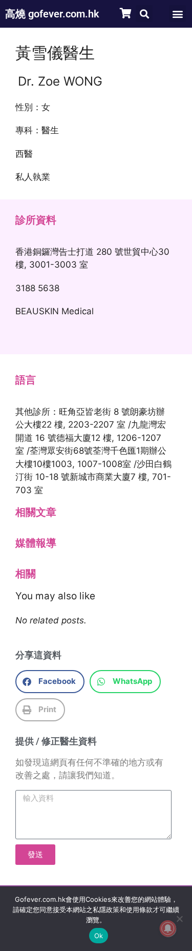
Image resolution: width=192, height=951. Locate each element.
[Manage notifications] (168, 928)
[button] (144, 13)
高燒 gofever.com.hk (52, 14)
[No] (179, 919)
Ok (98, 936)
